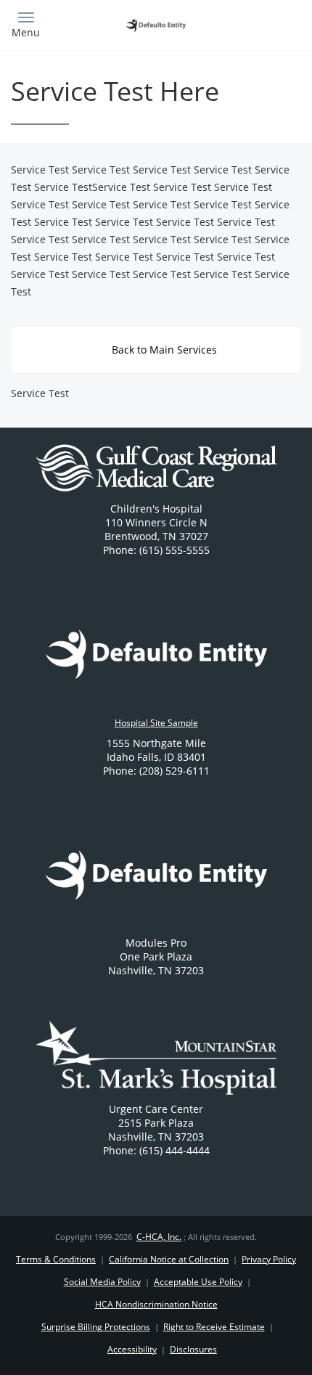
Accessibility (132, 1349)
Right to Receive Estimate (214, 1327)
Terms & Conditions (56, 1259)
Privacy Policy (269, 1259)
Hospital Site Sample (156, 723)
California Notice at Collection (169, 1259)
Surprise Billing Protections (95, 1327)
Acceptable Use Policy (198, 1282)
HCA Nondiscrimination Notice (156, 1304)
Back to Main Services (163, 349)
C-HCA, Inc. (158, 1237)
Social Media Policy (102, 1282)
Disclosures (193, 1349)
